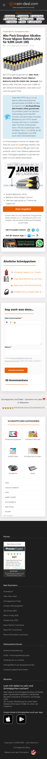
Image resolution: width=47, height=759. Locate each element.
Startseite (8, 32)
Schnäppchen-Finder (12, 601)
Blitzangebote (10, 502)
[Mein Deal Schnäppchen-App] (23, 719)
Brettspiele (9, 507)
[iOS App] (29, 235)
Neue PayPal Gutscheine (13, 625)
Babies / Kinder (10, 497)
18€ (17, 145)
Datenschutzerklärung (12, 650)
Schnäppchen (22, 32)
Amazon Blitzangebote (13, 606)
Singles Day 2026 (10, 620)
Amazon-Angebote (12, 488)
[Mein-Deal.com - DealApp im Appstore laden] (10, 719)
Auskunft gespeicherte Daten (15, 670)
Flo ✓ (4, 46)
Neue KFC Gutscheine (12, 630)
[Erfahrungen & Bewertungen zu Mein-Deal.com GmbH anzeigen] (14, 559)
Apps (7, 492)
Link (32, 98)
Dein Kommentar (13, 318)
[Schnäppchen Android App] (37, 235)
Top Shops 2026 (10, 611)
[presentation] (7, 322)
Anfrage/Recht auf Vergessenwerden (18, 665)
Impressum (8, 591)
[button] (7, 322)
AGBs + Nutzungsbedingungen (16, 655)
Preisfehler (25, 697)
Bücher (8, 512)
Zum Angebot (23, 209)
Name (8, 347)
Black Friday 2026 (11, 615)
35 (33, 46)
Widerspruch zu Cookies (13, 660)
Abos (7, 483)
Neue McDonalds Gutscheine (15, 635)
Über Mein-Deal (10, 596)
